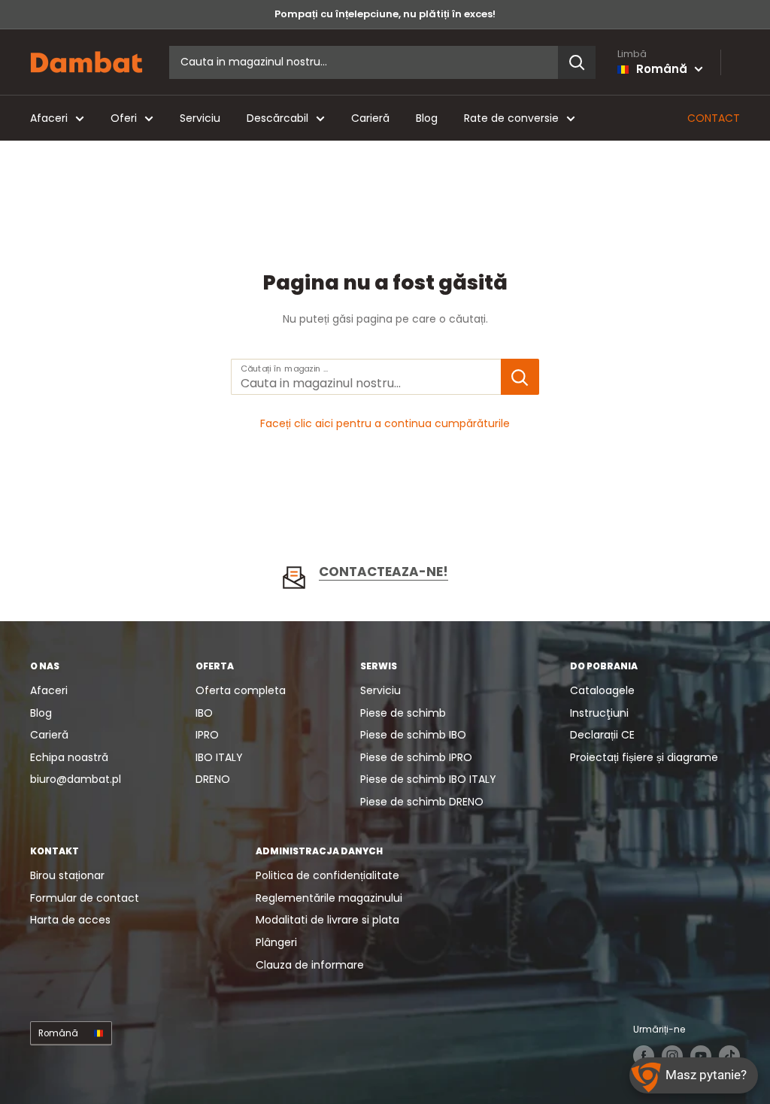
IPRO (207, 734)
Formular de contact (84, 897)
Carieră (370, 118)
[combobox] (363, 62)
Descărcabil (277, 118)
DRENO (213, 779)
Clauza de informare (310, 964)
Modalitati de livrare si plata (327, 919)
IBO (204, 712)
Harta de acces (70, 919)
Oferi (124, 118)
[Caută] (577, 62)
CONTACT (713, 118)
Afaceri (49, 118)
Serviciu (200, 118)
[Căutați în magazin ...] (520, 377)
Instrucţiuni (599, 712)
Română (58, 1033)
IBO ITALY (219, 757)
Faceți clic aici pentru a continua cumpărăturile (385, 423)
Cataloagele (602, 690)
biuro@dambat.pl (75, 779)
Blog (427, 118)
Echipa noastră (69, 757)
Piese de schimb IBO (413, 734)
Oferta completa (241, 690)
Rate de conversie (511, 118)
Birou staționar (67, 875)
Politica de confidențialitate (327, 875)
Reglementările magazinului (329, 897)
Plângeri (276, 942)
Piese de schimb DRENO (422, 801)
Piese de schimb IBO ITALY (428, 779)
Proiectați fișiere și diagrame (644, 757)
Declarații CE (602, 734)
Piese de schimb (403, 712)
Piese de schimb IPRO (416, 757)
